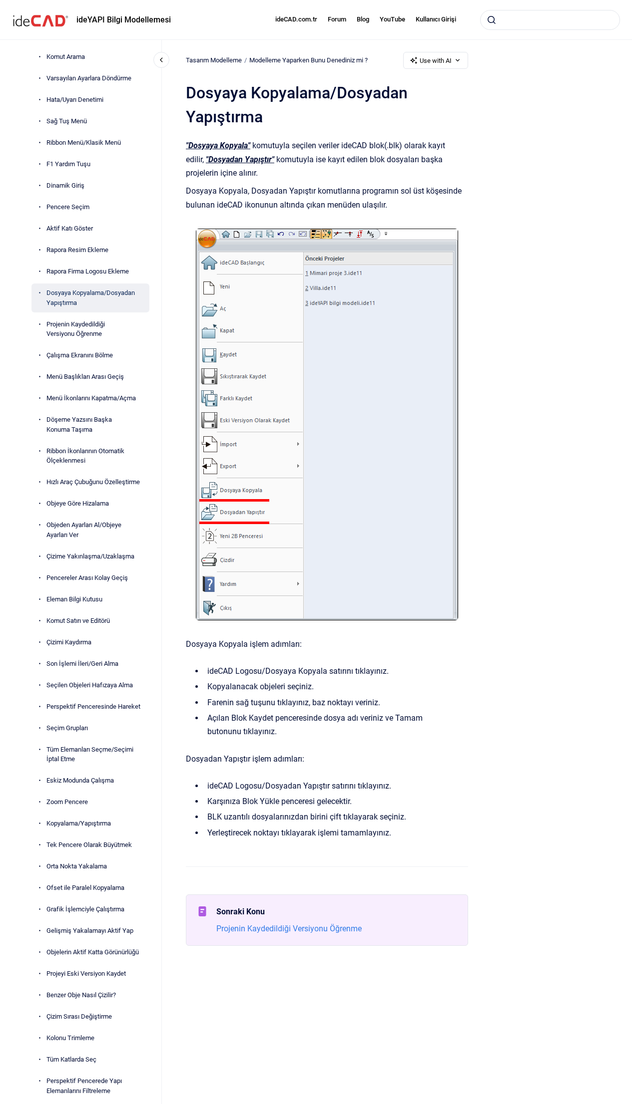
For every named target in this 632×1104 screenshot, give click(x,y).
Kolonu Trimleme (70, 1038)
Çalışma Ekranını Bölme (79, 355)
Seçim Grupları (67, 728)
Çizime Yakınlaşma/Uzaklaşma (90, 556)
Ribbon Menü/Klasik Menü (83, 142)
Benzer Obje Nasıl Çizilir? (81, 995)
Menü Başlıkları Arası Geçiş (85, 376)
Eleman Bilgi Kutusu (74, 599)
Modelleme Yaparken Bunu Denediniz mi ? (308, 60)
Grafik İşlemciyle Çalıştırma (85, 909)
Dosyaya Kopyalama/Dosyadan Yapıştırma (90, 297)
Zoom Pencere (67, 802)
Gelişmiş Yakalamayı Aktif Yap (89, 930)
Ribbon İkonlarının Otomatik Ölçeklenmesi (85, 456)
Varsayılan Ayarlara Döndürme (88, 78)
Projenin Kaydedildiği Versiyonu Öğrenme (75, 329)
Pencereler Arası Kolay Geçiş (87, 577)
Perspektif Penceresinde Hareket (93, 706)
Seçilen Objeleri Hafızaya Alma (89, 685)
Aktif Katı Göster (69, 228)
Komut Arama (65, 56)
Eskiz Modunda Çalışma (80, 780)
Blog (363, 19)
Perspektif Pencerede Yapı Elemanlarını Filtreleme (84, 1086)
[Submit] (492, 20)
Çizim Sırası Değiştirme (79, 1016)
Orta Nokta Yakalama (76, 866)
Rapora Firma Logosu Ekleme (87, 271)
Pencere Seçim (67, 207)
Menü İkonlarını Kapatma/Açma (91, 398)
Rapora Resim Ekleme (77, 250)
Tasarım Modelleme (214, 60)
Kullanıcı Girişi (436, 19)
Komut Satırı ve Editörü (78, 620)
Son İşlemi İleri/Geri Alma (82, 663)
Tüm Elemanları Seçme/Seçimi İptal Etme (89, 754)
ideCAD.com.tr (296, 19)
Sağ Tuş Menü (66, 121)
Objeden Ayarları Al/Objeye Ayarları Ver (83, 530)
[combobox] (550, 19)
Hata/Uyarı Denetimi (74, 99)
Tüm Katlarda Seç (71, 1059)
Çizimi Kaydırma (68, 642)
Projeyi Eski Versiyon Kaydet (86, 973)
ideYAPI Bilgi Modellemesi (123, 19)
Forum (337, 19)
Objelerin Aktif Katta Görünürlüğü (92, 952)
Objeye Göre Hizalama (77, 503)
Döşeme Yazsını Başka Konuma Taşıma (79, 424)
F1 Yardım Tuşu (68, 164)
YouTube (392, 19)
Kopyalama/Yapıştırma (78, 823)
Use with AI (436, 60)
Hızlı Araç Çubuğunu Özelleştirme (93, 482)
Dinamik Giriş (65, 185)
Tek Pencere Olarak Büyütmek (89, 844)
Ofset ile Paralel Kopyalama (85, 887)
